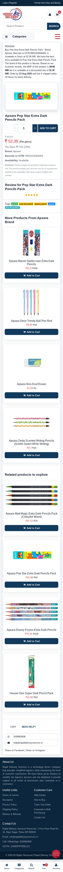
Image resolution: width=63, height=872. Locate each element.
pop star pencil (26, 204)
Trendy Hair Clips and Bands (47, 3)
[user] (50, 15)
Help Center (40, 795)
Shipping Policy (10, 809)
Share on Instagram (35, 750)
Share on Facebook (15, 750)
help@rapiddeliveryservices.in (28, 742)
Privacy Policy (10, 804)
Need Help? (29, 727)
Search (54, 26)
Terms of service (11, 795)
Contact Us (39, 817)
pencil (14, 204)
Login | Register (10, 3)
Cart (13, 727)
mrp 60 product (12, 207)
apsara (51, 204)
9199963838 (19, 736)
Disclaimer (8, 800)
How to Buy (39, 800)
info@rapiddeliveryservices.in (23, 837)
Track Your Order (42, 804)
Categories (19, 36)
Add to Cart (48, 128)
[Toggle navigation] (56, 36)
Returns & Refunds (12, 814)
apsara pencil (41, 204)
